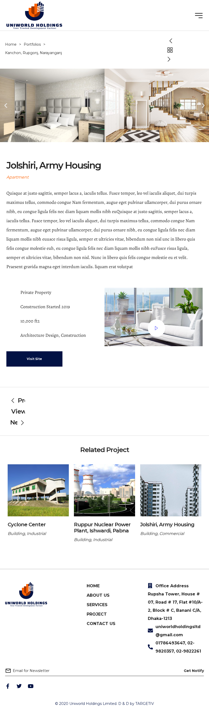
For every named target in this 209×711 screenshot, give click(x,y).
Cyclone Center (27, 524)
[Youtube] (30, 686)
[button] (6, 105)
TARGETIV (144, 703)
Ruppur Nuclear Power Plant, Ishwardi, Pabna (102, 527)
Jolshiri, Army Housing (167, 524)
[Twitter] (19, 686)
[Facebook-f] (7, 686)
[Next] (170, 59)
